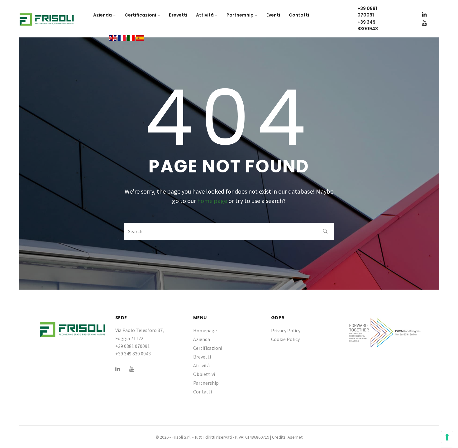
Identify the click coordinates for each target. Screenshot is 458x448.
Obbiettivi (204, 374)
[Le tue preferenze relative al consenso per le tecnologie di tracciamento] (447, 437)
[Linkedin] (424, 14)
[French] (122, 37)
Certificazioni (207, 348)
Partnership (206, 383)
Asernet (295, 437)
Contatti (202, 391)
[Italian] (131, 37)
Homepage (205, 330)
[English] (113, 37)
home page (212, 201)
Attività (201, 365)
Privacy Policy (285, 330)
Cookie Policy (285, 339)
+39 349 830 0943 (133, 353)
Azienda (201, 339)
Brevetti (202, 357)
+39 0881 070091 (367, 11)
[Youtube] (424, 23)
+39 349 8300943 (367, 25)
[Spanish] (140, 37)
